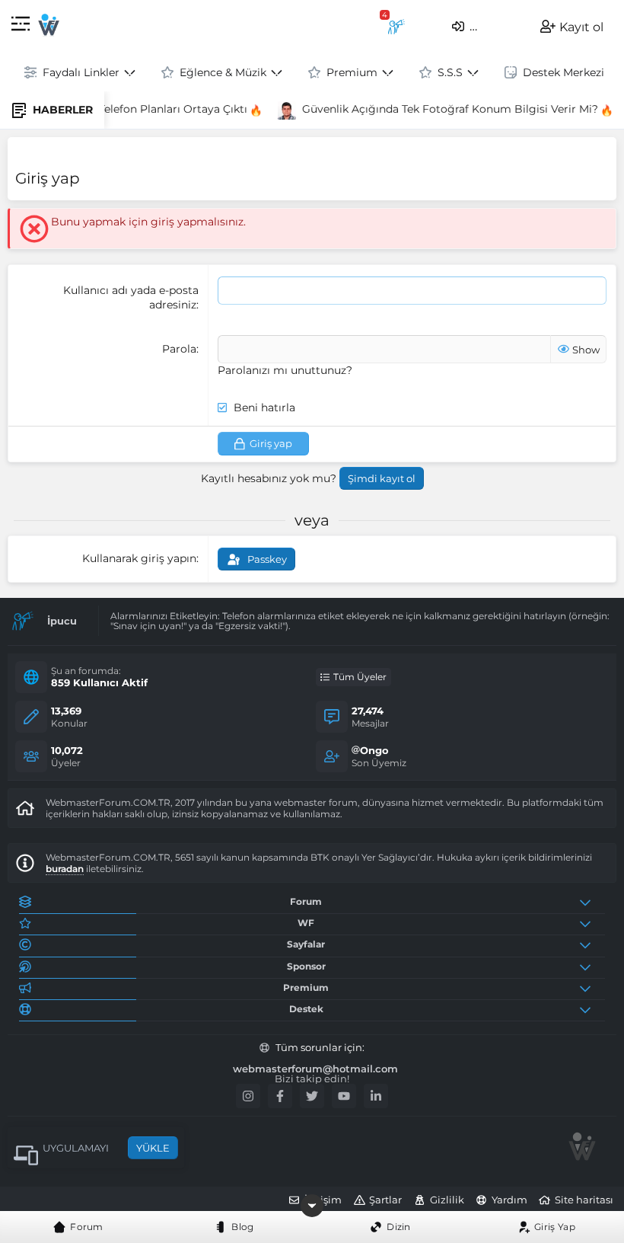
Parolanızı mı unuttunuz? (285, 370)
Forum (86, 1226)
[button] (20, 26)
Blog (242, 1226)
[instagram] (248, 1096)
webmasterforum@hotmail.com (315, 1069)
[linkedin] (376, 1096)
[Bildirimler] (396, 26)
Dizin (399, 1226)
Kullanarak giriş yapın (139, 558)
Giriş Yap (554, 1226)
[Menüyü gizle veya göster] (312, 1205)
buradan (65, 868)
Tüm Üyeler (360, 676)
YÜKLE (153, 1148)
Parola (179, 349)
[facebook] (280, 1096)
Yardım (509, 1199)
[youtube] (344, 1096)
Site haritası (584, 1199)
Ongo (374, 750)
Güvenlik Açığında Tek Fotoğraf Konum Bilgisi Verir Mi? (445, 109)
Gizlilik (447, 1199)
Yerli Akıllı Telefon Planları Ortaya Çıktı (140, 109)
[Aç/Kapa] (588, 901)
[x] (312, 1096)
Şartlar (385, 1199)
